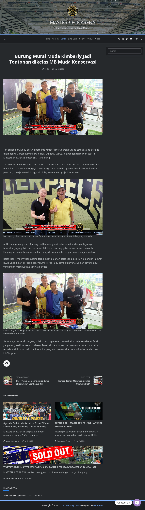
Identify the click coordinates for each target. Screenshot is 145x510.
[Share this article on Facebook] (6, 363)
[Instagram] (123, 39)
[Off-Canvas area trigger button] (4, 39)
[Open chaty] (137, 502)
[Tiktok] (127, 39)
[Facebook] (119, 39)
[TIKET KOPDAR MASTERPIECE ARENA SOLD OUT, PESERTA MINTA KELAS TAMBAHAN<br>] (53, 455)
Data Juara (72, 39)
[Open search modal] (141, 39)
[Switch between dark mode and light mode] (136, 39)
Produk (90, 39)
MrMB (47, 69)
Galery (82, 39)
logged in (19, 495)
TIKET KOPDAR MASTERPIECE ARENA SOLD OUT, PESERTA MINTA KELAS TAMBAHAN (49, 467)
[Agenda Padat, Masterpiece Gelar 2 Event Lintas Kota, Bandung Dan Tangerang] (27, 411)
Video (97, 39)
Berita (63, 39)
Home (47, 39)
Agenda (55, 39)
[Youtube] (131, 39)
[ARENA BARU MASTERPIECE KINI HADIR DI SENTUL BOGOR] (79, 411)
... (37, 435)
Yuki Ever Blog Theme (71, 505)
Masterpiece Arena (12, 441)
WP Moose (98, 505)
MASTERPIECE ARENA (72, 22)
